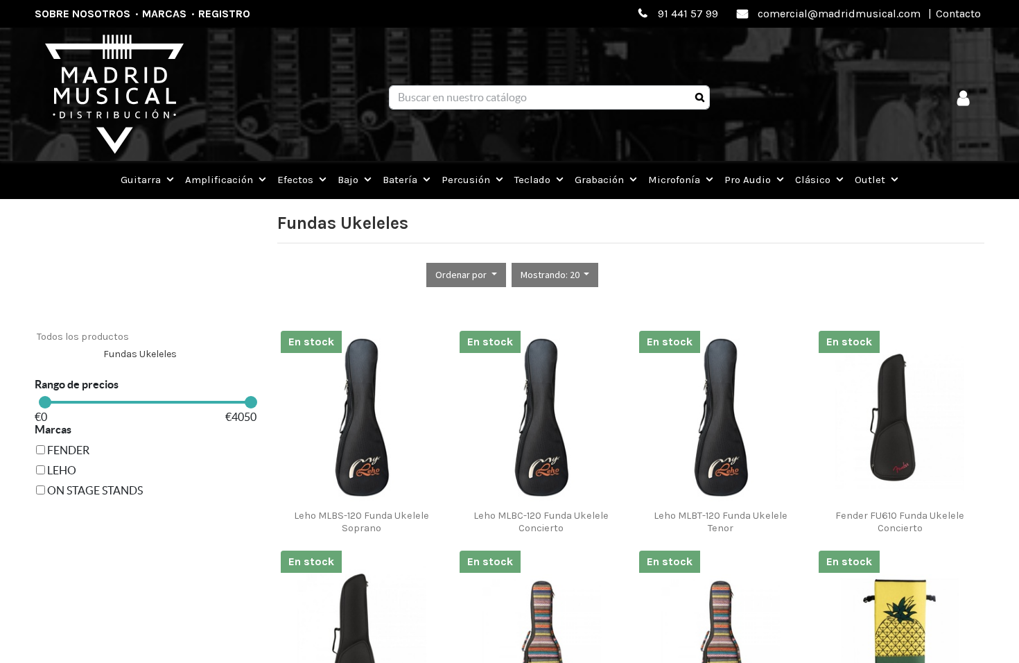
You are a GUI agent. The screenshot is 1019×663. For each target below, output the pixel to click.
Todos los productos (83, 337)
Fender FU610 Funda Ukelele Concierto (899, 521)
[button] (466, 275)
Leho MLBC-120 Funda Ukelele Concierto (541, 521)
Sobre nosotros (82, 13)
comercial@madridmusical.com (839, 13)
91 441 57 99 (688, 13)
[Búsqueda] (699, 98)
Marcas (164, 13)
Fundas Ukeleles (140, 354)
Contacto (958, 13)
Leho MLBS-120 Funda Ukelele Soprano (361, 521)
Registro (224, 13)
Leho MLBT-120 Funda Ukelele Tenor (720, 521)
